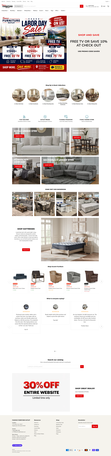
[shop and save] (33, 44)
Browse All (26, 249)
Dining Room (27, 10)
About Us (3, 1)
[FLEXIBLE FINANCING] (65, 119)
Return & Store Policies (39, 433)
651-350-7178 (16, 430)
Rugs (52, 10)
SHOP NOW (79, 396)
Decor (46, 10)
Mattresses (58, 432)
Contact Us (8, 1)
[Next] (101, 281)
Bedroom (19, 10)
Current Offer (19, 1)
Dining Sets (58, 426)
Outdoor (63, 10)
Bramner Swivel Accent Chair (73, 288)
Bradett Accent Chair (35, 288)
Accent (41, 10)
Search (13, 449)
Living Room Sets (60, 422)
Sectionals (58, 430)
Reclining (12, 10)
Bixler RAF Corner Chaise (19, 288)
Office (56, 10)
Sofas (57, 428)
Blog (32, 1)
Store (28, 1)
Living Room (5, 10)
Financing (13, 1)
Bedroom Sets (59, 424)
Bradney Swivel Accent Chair (55, 288)
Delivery (24, 1)
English (107, 1)
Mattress (35, 10)
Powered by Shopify (16, 452)
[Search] (81, 6)
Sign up (95, 426)
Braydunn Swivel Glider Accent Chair (89, 289)
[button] (103, 6)
